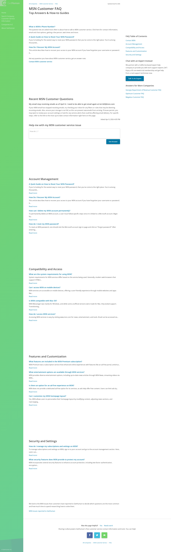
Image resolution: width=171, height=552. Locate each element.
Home (3, 13)
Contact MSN (130, 40)
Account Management (134, 44)
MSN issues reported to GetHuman (42, 511)
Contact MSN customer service (40, 62)
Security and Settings (133, 55)
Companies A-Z (7, 24)
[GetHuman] (10, 3)
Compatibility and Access (135, 47)
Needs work (108, 526)
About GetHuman (8, 28)
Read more (33, 193)
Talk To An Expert (134, 78)
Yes (101, 526)
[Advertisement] (74, 80)
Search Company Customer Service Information (8, 18)
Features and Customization (136, 51)
